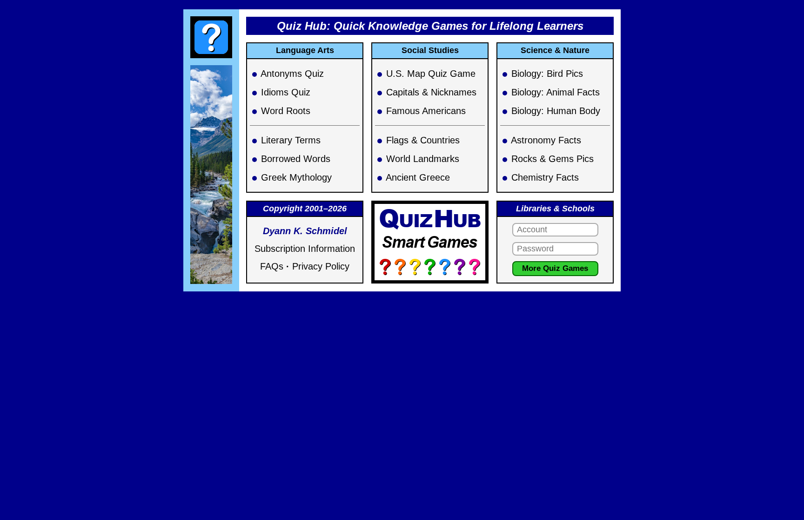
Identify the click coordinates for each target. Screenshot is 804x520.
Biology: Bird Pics (547, 73)
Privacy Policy (320, 266)
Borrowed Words (295, 159)
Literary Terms (291, 140)
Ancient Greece (418, 177)
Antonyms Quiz (292, 73)
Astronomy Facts (546, 140)
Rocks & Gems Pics (552, 159)
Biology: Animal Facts (555, 92)
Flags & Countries (423, 140)
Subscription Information (305, 248)
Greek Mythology (296, 177)
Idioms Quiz (285, 92)
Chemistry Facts (545, 177)
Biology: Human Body (555, 111)
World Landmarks (422, 159)
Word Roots (285, 111)
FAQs (271, 266)
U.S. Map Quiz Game (431, 73)
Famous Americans (426, 111)
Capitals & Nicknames (431, 92)
